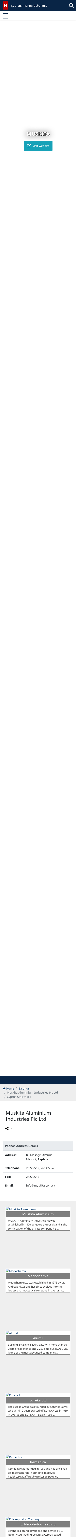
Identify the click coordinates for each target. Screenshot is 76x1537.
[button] (34, 1072)
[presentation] (7, 551)
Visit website (40, 146)
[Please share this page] (8, 1128)
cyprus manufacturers (29, 5)
